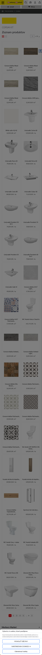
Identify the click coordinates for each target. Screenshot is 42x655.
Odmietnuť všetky (21, 651)
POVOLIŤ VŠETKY (21, 641)
